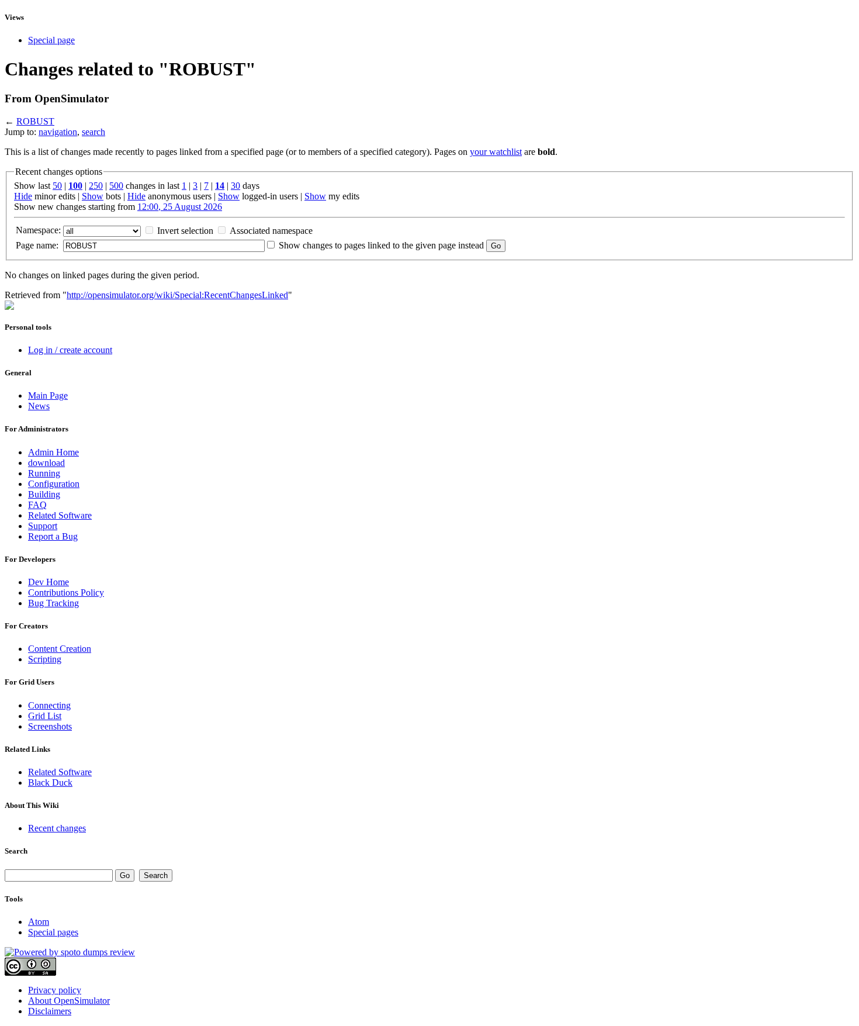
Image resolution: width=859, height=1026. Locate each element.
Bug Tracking (53, 603)
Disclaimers (49, 1011)
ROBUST (35, 121)
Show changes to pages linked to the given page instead (381, 245)
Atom (38, 922)
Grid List (44, 716)
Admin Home (53, 452)
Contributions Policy (66, 592)
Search (16, 851)
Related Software (60, 515)
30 (235, 186)
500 (116, 186)
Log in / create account (70, 350)
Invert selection (185, 231)
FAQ (37, 505)
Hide (23, 196)
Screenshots (50, 726)
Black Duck (50, 782)
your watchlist (496, 152)
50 (57, 186)
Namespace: (38, 230)
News (39, 406)
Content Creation (59, 649)
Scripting (44, 659)
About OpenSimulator (69, 1001)
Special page (51, 40)
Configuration (53, 484)
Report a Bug (53, 536)
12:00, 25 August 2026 (179, 207)
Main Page (48, 395)
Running (44, 473)
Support (42, 526)
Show (92, 196)
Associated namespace (271, 231)
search (93, 132)
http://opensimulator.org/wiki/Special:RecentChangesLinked (177, 295)
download (46, 463)
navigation (58, 132)
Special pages (53, 932)
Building (44, 494)
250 (96, 186)
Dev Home (48, 582)
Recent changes (57, 828)
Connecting (49, 705)
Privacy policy (54, 990)
